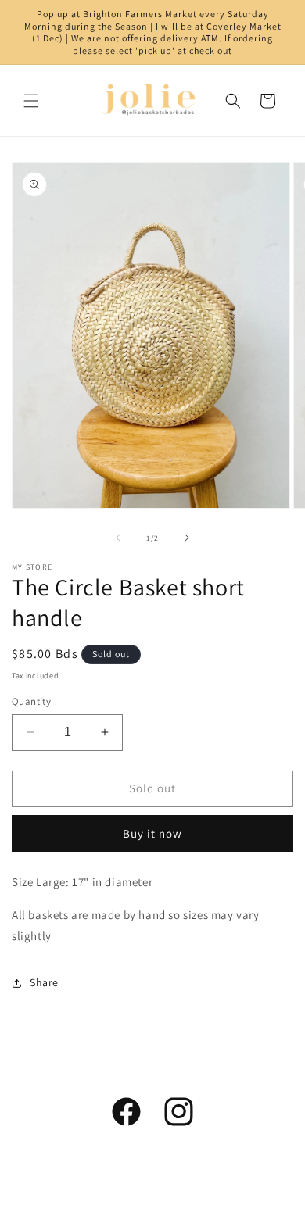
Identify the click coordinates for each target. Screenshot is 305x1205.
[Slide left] (118, 537)
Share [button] (44, 982)
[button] (31, 101)
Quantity (31, 701)
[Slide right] (187, 537)
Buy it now (152, 833)
